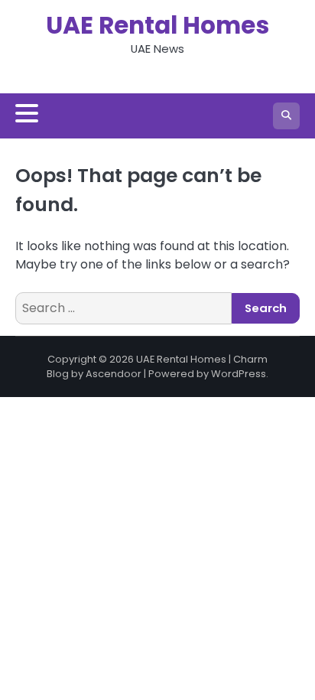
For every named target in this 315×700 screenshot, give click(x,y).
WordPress (238, 373)
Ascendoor (113, 373)
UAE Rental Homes (157, 25)
